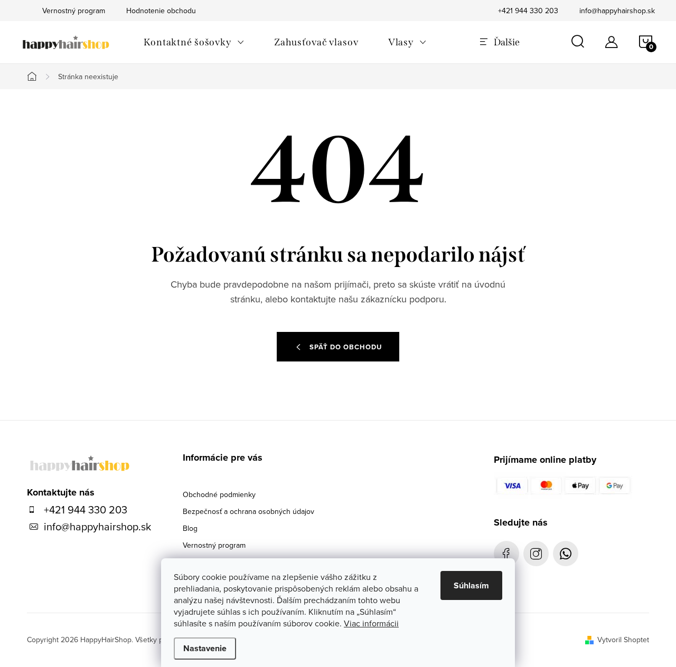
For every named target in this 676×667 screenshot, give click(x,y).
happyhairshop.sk (536, 553)
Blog (190, 528)
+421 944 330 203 (528, 10)
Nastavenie (205, 648)
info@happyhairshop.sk (617, 10)
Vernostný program (214, 545)
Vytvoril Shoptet (623, 639)
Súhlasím (471, 585)
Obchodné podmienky (219, 494)
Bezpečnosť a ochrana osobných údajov (248, 511)
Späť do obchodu (345, 347)
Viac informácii (371, 623)
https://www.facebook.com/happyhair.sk (506, 553)
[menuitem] (194, 42)
